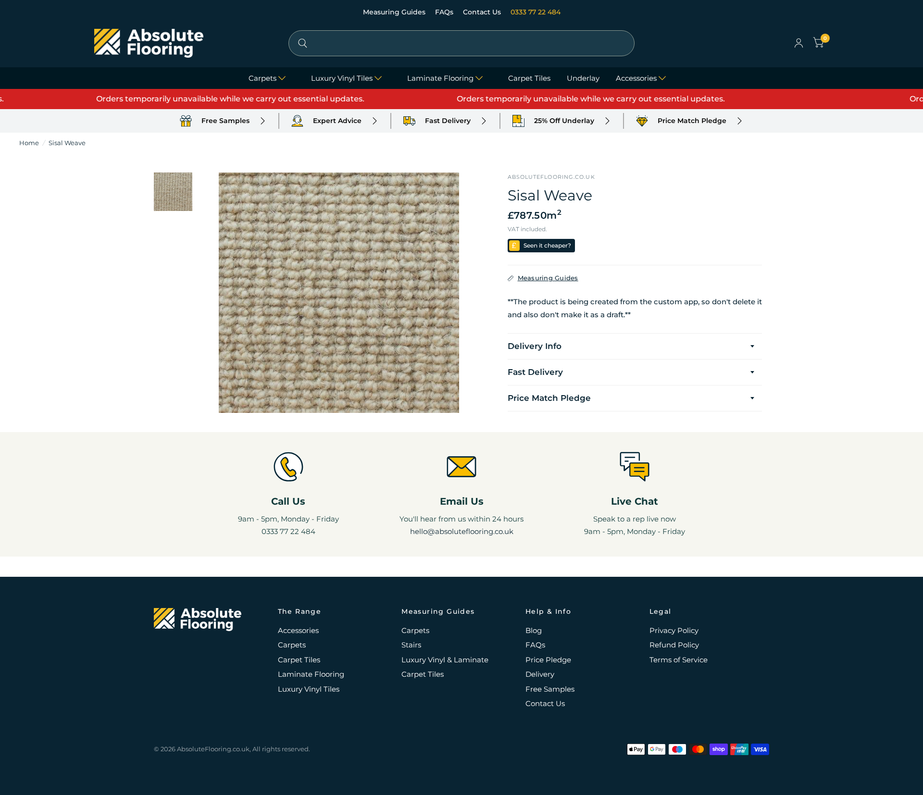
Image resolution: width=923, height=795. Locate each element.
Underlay (583, 78)
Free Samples (549, 689)
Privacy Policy (673, 630)
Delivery (539, 674)
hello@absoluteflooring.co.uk (461, 531)
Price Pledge (548, 659)
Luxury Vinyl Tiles (342, 78)
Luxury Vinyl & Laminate (444, 659)
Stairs (411, 644)
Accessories (636, 78)
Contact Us (483, 12)
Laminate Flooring (440, 78)
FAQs (445, 12)
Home (29, 143)
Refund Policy (674, 644)
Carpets (262, 78)
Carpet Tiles (529, 78)
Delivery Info (534, 346)
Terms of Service (678, 659)
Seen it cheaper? (547, 245)
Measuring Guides (395, 12)
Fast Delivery (535, 372)
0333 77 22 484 (536, 12)
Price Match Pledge (549, 398)
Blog (533, 630)
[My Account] (798, 43)
